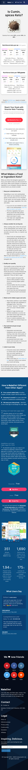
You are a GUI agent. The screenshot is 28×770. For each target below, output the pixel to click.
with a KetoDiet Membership (14, 507)
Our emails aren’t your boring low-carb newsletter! (11, 742)
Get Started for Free (13, 120)
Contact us (6, 705)
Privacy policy (5, 724)
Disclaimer (4, 730)
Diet (10, 2)
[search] (24, 2)
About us (3, 719)
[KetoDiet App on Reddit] (21, 675)
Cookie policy (5, 727)
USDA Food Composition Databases (17, 102)
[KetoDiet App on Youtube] (14, 675)
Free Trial (19, 2)
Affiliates (3, 732)
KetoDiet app (11, 100)
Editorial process (5, 722)
